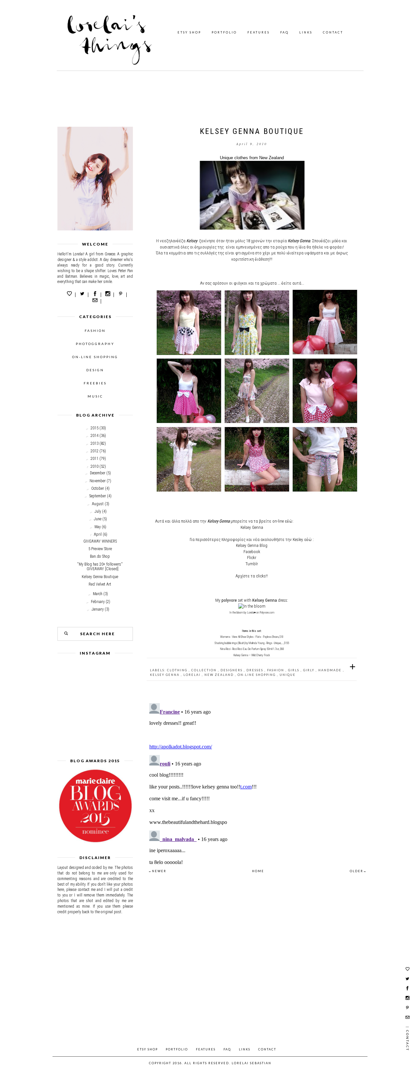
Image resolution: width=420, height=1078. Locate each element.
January (98, 609)
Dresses (255, 670)
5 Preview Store (100, 549)
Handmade (330, 670)
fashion (276, 670)
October (97, 488)
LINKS (305, 32)
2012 (94, 451)
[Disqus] (252, 783)
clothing (178, 670)
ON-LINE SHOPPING (95, 357)
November (98, 481)
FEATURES (258, 32)
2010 (94, 466)
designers (232, 670)
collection (204, 670)
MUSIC (95, 396)
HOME (258, 871)
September (97, 496)
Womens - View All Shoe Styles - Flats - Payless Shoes (249, 636)
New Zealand (219, 675)
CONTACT (333, 32)
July (97, 511)
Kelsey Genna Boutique (100, 576)
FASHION (95, 331)
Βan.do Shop (100, 556)
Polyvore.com (267, 612)
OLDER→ (358, 871)
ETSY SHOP (189, 32)
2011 (94, 458)
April (98, 534)
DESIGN (95, 370)
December (97, 473)
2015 (94, 428)
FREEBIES (95, 383)
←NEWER (157, 871)
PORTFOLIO (224, 32)
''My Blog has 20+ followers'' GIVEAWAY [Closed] (100, 566)
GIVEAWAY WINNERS (100, 541)
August (98, 504)
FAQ (284, 32)
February (98, 601)
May (97, 527)
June (97, 519)
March (97, 594)
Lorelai (192, 675)
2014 (94, 435)
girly (309, 670)
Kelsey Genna (165, 675)
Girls (294, 670)
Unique (288, 675)
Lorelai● (251, 612)
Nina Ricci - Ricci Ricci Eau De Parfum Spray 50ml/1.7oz (249, 649)
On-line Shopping (257, 675)
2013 (94, 443)
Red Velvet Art (100, 584)
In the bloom (236, 612)
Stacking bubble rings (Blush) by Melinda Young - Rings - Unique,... (249, 643)
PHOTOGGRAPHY (95, 344)
